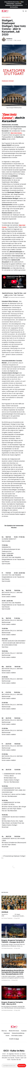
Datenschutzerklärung (18, 1033)
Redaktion (9, 38)
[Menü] (26, 11)
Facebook (23, 1030)
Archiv (7, 1035)
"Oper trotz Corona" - (9, 116)
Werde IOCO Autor (14, 1030)
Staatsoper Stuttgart (8, 81)
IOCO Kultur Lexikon (16, 1035)
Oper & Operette (6, 17)
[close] (26, 4)
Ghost (17, 1039)
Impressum (7, 1033)
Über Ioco (4, 1030)
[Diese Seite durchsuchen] (23, 11)
